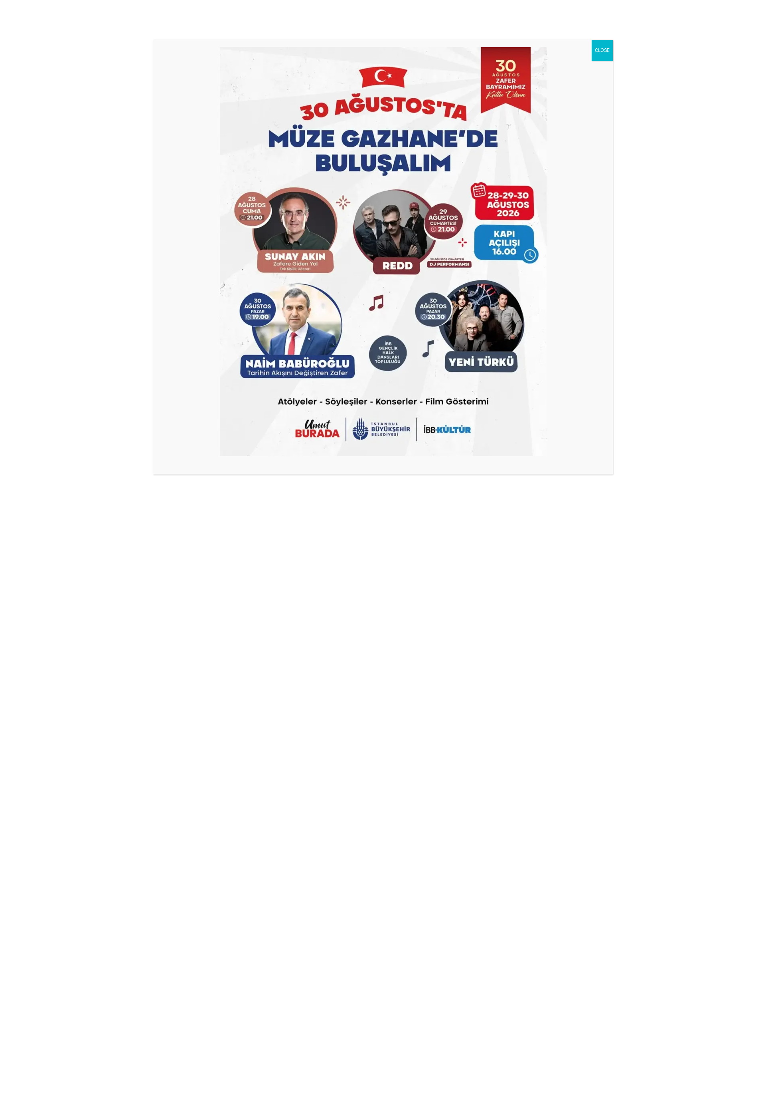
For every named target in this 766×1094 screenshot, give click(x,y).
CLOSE (602, 50)
